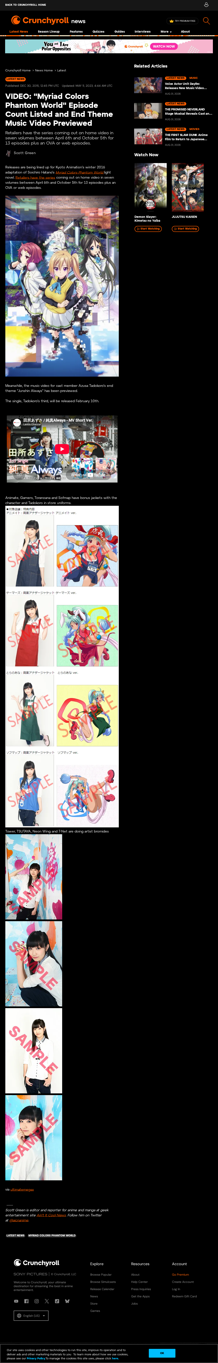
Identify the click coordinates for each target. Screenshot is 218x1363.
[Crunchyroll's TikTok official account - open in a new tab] (57, 1301)
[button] (31, 1316)
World (98, 172)
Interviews (143, 31)
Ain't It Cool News (51, 1215)
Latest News (19, 31)
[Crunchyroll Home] (37, 1265)
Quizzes (98, 31)
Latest (61, 70)
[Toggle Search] (207, 21)
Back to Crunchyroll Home (25, 5)
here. (115, 1358)
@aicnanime (18, 1220)
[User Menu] (206, 5)
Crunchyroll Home (18, 70)
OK (162, 1353)
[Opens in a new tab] (109, 46)
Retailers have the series (35, 177)
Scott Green (25, 153)
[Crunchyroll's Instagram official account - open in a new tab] (37, 1301)
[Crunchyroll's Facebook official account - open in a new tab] (26, 1301)
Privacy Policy (36, 1358)
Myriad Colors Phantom (74, 172)
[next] (203, 189)
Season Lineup (49, 31)
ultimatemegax (22, 1189)
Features (76, 31)
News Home (44, 70)
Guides (120, 31)
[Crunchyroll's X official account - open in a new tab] (47, 1301)
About (185, 31)
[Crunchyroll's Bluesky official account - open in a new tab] (67, 1301)
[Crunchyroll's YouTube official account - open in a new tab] (16, 1301)
